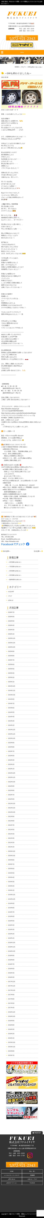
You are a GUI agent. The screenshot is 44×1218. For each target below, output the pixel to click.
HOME (17, 67)
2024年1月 (11, 725)
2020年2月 (11, 886)
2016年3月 (11, 1029)
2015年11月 (11, 1047)
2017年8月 (11, 999)
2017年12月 (11, 981)
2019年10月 (11, 899)
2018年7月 (11, 964)
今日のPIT (11, 591)
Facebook (32, 1183)
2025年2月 (11, 677)
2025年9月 (11, 651)
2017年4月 (11, 1007)
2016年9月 (11, 1020)
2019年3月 (11, 929)
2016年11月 (11, 1012)
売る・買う (32, 1171)
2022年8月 (11, 790)
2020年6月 (11, 868)
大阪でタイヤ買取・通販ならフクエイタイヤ (23, 1214)
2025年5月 (11, 669)
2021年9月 (11, 816)
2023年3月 (11, 760)
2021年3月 (11, 838)
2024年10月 (11, 695)
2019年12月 (11, 894)
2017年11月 (11, 986)
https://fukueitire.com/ (12, 541)
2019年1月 (11, 938)
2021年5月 (11, 829)
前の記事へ (6, 551)
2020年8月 (11, 860)
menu (22, 52)
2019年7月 (11, 912)
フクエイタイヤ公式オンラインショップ (21, 415)
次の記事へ (37, 551)
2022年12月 (11, 773)
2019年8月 (11, 908)
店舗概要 (32, 1175)
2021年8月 (11, 821)
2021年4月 (11, 834)
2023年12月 (11, 729)
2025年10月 (11, 647)
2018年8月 (11, 960)
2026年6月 (11, 616)
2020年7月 (11, 864)
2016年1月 (11, 1038)
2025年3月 (11, 673)
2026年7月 (11, 612)
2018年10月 (11, 951)
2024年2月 (11, 721)
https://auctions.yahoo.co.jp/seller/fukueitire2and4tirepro (18, 413)
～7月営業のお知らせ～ (15, 566)
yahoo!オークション (11, 1183)
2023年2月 (11, 764)
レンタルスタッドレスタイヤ (11, 1175)
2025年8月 (11, 656)
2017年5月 (11, 1003)
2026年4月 (11, 625)
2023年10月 (11, 738)
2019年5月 (11, 921)
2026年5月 (11, 621)
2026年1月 (11, 634)
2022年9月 (11, 786)
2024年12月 (11, 686)
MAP (32, 23)
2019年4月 (11, 925)
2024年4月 (11, 716)
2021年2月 (11, 842)
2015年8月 (11, 1051)
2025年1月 (11, 682)
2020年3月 (11, 881)
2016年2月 (11, 1033)
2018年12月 (11, 942)
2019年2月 (11, 934)
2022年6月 (11, 799)
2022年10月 (11, 782)
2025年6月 (11, 664)
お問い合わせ (11, 1179)
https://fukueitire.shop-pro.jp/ (10, 408)
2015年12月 (11, 1042)
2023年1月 (11, 768)
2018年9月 (11, 955)
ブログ (23, 67)
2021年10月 (11, 812)
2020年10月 (11, 855)
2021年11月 (11, 808)
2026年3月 (11, 629)
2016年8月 (11, 1025)
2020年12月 (11, 851)
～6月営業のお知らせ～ (15, 571)
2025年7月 (11, 660)
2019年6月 (11, 916)
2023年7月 (11, 751)
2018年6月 (11, 968)
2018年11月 (11, 947)
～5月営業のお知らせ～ (15, 575)
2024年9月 (11, 699)
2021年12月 (11, 803)
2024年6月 (11, 708)
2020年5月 (11, 873)
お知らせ (10, 600)
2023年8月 (11, 747)
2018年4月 (11, 973)
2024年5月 (11, 712)
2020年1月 (11, 890)
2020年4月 (11, 877)
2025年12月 (11, 638)
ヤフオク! (4, 415)
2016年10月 (11, 1016)
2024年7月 (11, 703)
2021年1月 (11, 847)
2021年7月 (11, 825)
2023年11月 (11, 734)
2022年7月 (11, 795)
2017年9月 (11, 994)
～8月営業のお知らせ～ (15, 562)
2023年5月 (11, 755)
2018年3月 (11, 977)
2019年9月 (11, 903)
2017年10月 (11, 990)
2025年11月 (11, 643)
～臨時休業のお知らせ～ (15, 579)
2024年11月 (11, 690)
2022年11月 (11, 777)
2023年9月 (11, 742)
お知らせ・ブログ (32, 1179)
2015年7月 (11, 1055)
